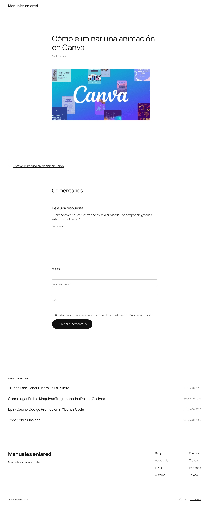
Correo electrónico (62, 284)
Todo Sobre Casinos (24, 420)
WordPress (195, 499)
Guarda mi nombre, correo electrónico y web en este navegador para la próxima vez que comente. (104, 314)
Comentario (58, 226)
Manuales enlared (23, 5)
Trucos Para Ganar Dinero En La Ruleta (38, 388)
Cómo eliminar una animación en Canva (38, 166)
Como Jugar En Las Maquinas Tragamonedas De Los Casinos (56, 399)
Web (54, 299)
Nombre (56, 268)
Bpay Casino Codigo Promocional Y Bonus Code (46, 409)
